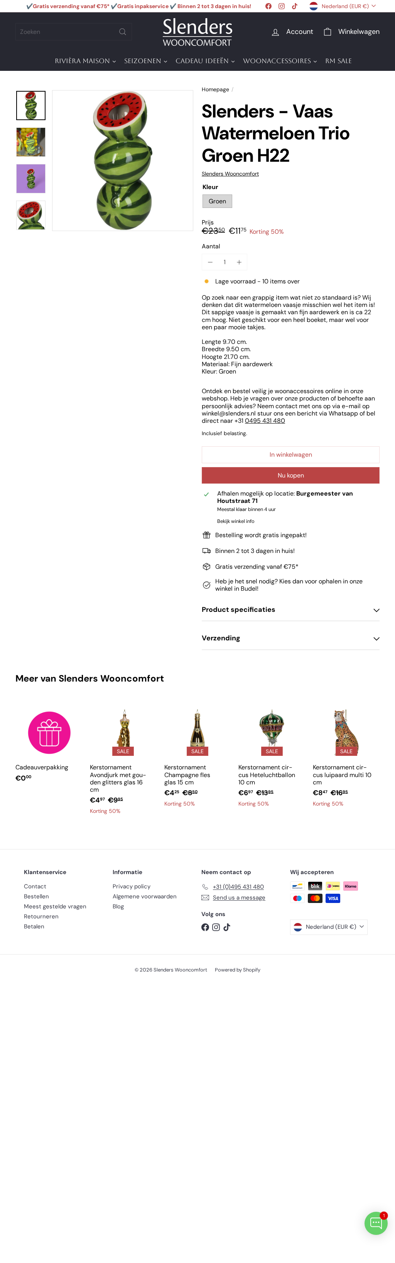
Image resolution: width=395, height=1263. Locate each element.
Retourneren (41, 916)
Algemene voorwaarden (145, 896)
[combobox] (73, 31)
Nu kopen (291, 475)
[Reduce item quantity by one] (210, 262)
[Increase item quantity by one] (239, 262)
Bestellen (36, 896)
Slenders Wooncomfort (111, 678)
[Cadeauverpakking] (48, 745)
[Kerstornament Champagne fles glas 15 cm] (197, 757)
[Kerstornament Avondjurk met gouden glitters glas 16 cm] (123, 761)
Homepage (215, 89)
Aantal (211, 246)
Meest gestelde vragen (55, 906)
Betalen (34, 926)
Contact (35, 886)
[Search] (122, 31)
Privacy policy (131, 886)
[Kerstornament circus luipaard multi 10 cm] (346, 757)
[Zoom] (122, 160)
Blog (118, 906)
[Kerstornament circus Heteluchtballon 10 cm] (271, 757)
